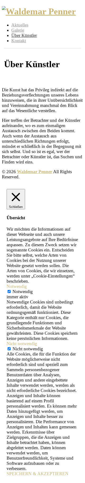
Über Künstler (24, 35)
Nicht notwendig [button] (22, 343)
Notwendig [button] (17, 286)
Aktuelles (19, 24)
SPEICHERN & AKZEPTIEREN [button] (37, 473)
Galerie (17, 30)
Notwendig (23, 291)
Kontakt (18, 40)
